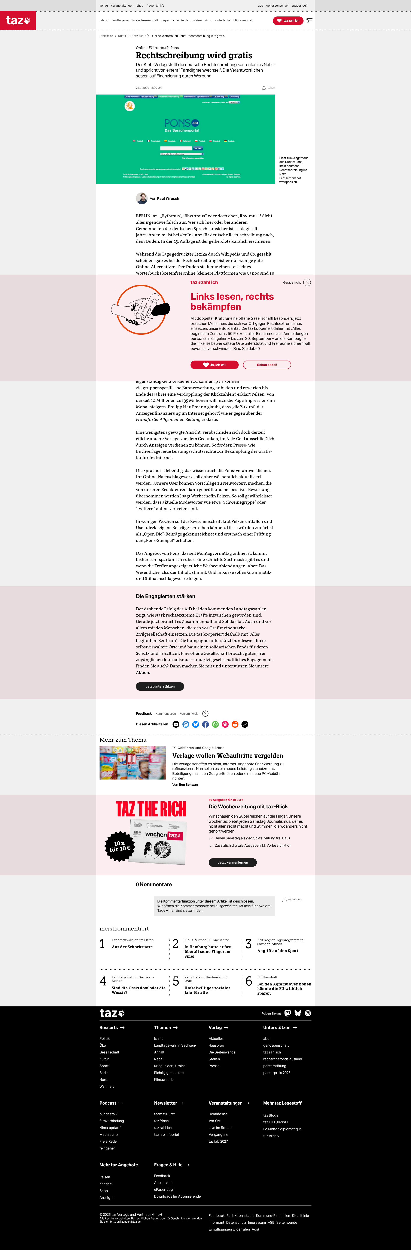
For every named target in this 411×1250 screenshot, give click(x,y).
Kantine (106, 1184)
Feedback (162, 1176)
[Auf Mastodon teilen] (185, 724)
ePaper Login (165, 1189)
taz (112, 1013)
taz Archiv (271, 1136)
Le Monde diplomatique (282, 1129)
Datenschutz (236, 1222)
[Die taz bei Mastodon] (287, 1015)
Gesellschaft (109, 1052)
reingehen (108, 1148)
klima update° (110, 1128)
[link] (105, 20)
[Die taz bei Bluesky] (298, 1015)
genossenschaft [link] (277, 5)
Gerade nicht (292, 282)
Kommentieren (166, 714)
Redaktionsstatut (240, 1215)
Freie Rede (108, 1141)
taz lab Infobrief (166, 1134)
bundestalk (108, 1114)
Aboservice (163, 1182)
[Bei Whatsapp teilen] (215, 724)
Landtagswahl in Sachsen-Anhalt (175, 1049)
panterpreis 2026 (277, 1073)
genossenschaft (276, 1045)
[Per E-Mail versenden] (176, 724)
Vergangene (218, 1134)
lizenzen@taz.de (130, 1221)
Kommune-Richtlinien (273, 1215)
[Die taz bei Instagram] (308, 1015)
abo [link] (260, 5)
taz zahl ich (272, 1052)
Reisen (105, 1177)
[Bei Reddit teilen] (235, 724)
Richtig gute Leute (169, 1073)
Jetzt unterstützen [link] (160, 686)
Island (159, 1038)
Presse (214, 1066)
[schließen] (307, 282)
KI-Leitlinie (300, 1215)
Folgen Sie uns (271, 1013)
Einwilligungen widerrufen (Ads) (234, 1229)
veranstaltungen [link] (122, 5)
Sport (104, 1066)
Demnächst (218, 1114)
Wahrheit (107, 1086)
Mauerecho (109, 1134)
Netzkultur (138, 35)
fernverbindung (112, 1121)
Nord (103, 1079)
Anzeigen (107, 1197)
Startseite (106, 35)
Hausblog (216, 1045)
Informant (217, 1222)
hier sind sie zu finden (186, 910)
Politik (105, 1038)
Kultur (122, 35)
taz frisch (161, 1121)
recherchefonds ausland (282, 1059)
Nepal (158, 1059)
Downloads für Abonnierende (177, 1196)
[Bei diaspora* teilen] (225, 724)
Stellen (214, 1059)
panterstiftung (274, 1066)
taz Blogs (270, 1115)
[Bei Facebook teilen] (205, 724)
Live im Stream (220, 1128)
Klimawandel (164, 1079)
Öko (103, 1045)
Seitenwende (286, 1222)
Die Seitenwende (222, 1052)
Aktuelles (216, 1038)
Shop (104, 1191)
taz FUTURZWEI (275, 1122)
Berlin (104, 1073)
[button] (309, 20)
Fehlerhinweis (189, 714)
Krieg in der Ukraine (170, 1066)
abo (266, 1038)
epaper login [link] (300, 5)
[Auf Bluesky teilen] (195, 724)
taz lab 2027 (218, 1141)
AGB (271, 1222)
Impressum (257, 1222)
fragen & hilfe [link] (155, 5)
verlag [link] (104, 5)
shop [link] (140, 5)
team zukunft (164, 1114)
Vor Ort (214, 1121)
